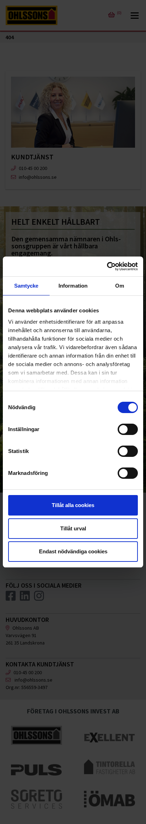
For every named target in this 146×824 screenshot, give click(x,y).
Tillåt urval (73, 528)
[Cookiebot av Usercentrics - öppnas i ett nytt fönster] (107, 266)
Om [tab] (119, 286)
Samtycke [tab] (26, 286)
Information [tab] (73, 286)
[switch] (128, 429)
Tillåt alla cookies (73, 505)
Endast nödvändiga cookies (73, 551)
